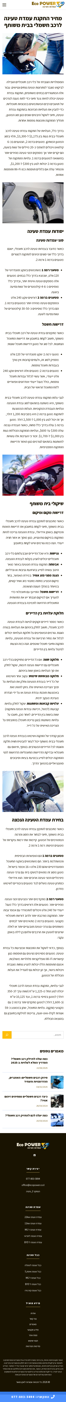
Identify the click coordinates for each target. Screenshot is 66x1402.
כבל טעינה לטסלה (33, 1265)
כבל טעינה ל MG (33, 1277)
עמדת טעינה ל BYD (33, 1242)
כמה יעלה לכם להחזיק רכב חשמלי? (26, 1115)
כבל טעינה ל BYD (33, 1284)
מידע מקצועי (33, 1329)
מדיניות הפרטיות (33, 1346)
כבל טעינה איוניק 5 (33, 1271)
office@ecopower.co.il (33, 1185)
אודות (33, 1313)
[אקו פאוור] (48, 5)
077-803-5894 (33, 1178)
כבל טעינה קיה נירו (33, 1290)
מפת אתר (33, 1335)
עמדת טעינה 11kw (33, 1223)
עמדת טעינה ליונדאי (33, 1235)
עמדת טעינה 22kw (33, 1217)
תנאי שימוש (33, 1340)
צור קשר (33, 1318)
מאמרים (33, 1324)
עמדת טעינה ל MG (33, 1229)
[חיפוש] (7, 1035)
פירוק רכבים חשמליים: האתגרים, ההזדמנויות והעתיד (28, 1079)
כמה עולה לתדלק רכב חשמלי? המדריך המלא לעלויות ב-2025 (29, 1060)
